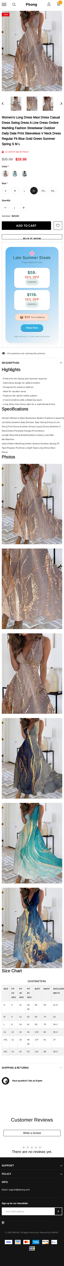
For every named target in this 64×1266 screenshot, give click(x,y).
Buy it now (32, 238)
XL (34, 191)
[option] (32, 51)
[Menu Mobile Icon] (4, 4)
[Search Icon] (14, 4)
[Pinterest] (3, 1223)
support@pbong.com (19, 1189)
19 (8, 353)
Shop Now (32, 327)
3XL (53, 191)
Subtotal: (6, 216)
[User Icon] (49, 4)
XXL (43, 191)
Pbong (31, 4)
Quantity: (6, 200)
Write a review (32, 1132)
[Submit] (58, 1211)
